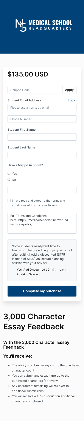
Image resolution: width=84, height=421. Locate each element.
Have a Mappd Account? (25, 165)
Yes (14, 173)
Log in (72, 100)
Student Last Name (21, 147)
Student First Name (22, 129)
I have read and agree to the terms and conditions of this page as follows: (38, 203)
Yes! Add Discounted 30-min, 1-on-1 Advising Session (41, 272)
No (14, 179)
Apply (69, 89)
